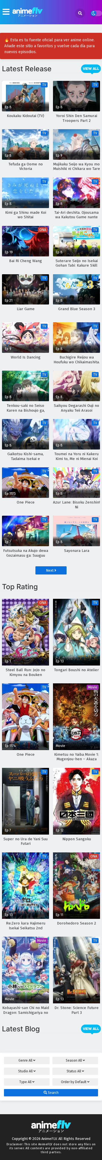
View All (91, 68)
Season (74, 1060)
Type (25, 1082)
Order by (73, 1082)
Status (74, 1071)
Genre (25, 1060)
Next (50, 570)
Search (53, 1093)
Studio (25, 1071)
